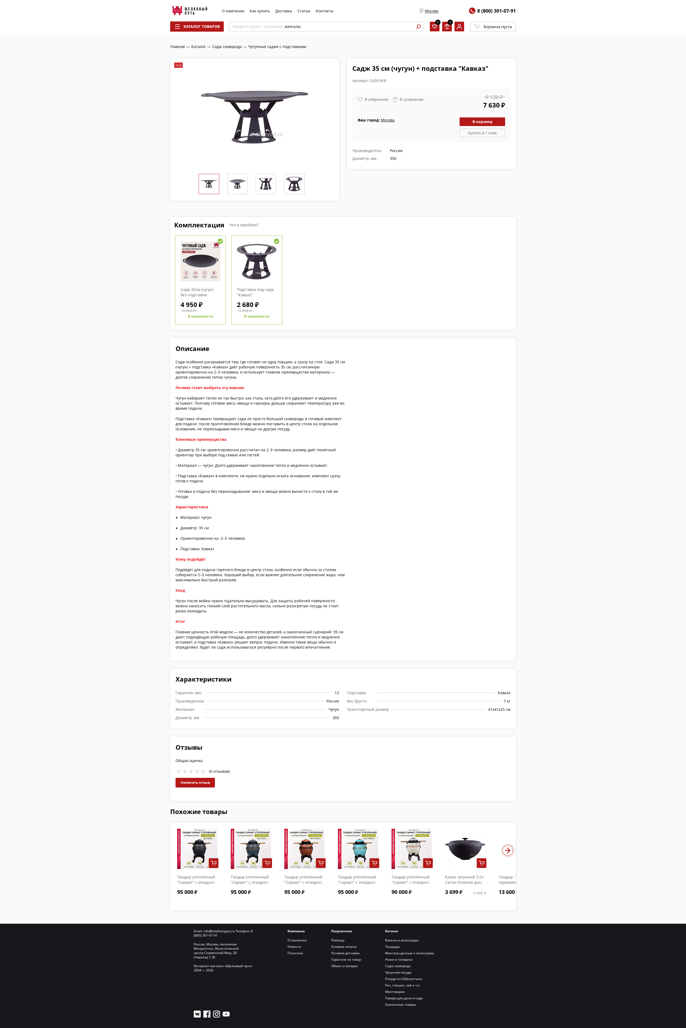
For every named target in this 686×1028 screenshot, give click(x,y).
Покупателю (341, 931)
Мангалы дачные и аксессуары (409, 953)
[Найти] (418, 26)
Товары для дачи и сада (404, 998)
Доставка (283, 10)
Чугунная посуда (398, 972)
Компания (296, 931)
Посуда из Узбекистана (403, 979)
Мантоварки (395, 991)
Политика (295, 953)
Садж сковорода (398, 966)
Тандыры (392, 946)
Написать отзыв (195, 782)
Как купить (260, 10)
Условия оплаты (344, 946)
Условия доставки (345, 953)
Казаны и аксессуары (402, 940)
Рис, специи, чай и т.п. (402, 985)
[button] (508, 850)
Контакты (324, 10)
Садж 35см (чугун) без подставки (197, 292)
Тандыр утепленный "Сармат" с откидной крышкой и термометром (411, 885)
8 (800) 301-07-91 (496, 11)
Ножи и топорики (399, 959)
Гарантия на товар (346, 959)
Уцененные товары (400, 1004)
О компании (233, 10)
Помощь (338, 940)
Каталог (391, 931)
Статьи (303, 10)
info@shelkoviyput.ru (219, 931)
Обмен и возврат (344, 966)
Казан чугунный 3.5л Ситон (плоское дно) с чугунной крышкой (464, 882)
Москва (431, 10)
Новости (294, 946)
